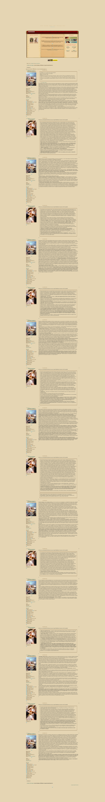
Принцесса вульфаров (32, 93)
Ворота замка (44, 82)
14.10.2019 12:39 (44, 157)
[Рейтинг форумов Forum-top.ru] (55, 60)
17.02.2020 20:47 (44, 500)
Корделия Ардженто (32, 70)
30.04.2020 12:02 (44, 578)
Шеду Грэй (68, 50)
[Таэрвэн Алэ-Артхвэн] (71, 38)
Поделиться (27, 70)
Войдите (32, 63)
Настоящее (32, 65)
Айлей (28, 65)
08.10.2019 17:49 (44, 70)
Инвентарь (27, 99)
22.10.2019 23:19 (44, 205)
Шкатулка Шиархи (31, 119)
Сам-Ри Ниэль (74, 46)
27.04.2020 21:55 (44, 548)
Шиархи (68, 46)
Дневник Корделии (28, 97)
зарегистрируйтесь (37, 63)
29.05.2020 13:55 (44, 626)
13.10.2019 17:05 (44, 118)
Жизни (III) (29, 259)
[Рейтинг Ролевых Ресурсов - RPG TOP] (50, 60)
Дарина (74, 50)
